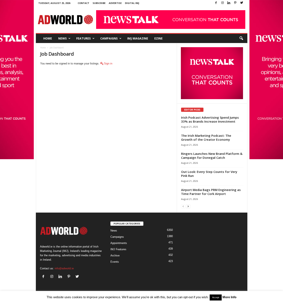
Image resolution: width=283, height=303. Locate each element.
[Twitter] (241, 3)
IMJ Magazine (137, 38)
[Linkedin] (228, 3)
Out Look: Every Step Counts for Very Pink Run (209, 174)
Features (83, 38)
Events (114, 261)
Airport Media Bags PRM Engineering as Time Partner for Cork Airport (211, 192)
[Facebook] (216, 3)
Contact (83, 3)
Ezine (158, 38)
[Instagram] (222, 3)
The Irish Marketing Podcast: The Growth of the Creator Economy (206, 137)
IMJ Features (118, 249)
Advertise (115, 3)
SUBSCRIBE (99, 3)
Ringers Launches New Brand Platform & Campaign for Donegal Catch (211, 156)
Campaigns (109, 38)
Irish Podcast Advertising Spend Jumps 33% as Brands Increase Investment (210, 119)
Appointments (118, 243)
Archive (115, 255)
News (62, 38)
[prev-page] (183, 206)
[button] (241, 38)
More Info (229, 297)
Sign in (108, 63)
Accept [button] (215, 297)
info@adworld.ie (64, 268)
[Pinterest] (235, 3)
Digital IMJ (132, 3)
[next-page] (188, 206)
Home (47, 38)
